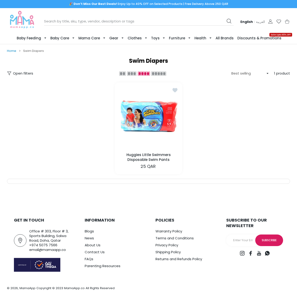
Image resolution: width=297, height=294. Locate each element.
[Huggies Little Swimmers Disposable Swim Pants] (148, 116)
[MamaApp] (22, 21)
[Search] (229, 21)
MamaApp (27, 288)
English (246, 21)
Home (11, 51)
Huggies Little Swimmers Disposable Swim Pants (148, 157)
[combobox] (139, 21)
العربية (260, 21)
